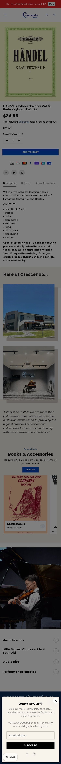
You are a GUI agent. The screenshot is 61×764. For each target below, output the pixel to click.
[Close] (55, 700)
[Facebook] (27, 753)
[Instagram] (34, 753)
